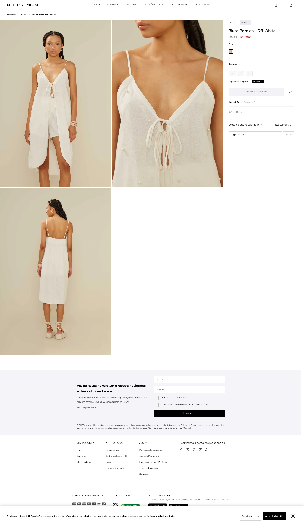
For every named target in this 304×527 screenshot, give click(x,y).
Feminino (164, 398)
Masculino (181, 398)
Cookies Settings (250, 516)
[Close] (293, 516)
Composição (250, 102)
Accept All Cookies (274, 516)
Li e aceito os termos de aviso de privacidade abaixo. (184, 405)
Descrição (234, 102)
